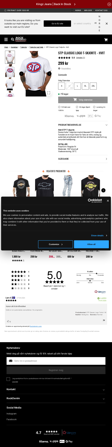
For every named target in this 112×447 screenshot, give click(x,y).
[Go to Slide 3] (10, 83)
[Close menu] (106, 23)
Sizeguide (62, 75)
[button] (35, 74)
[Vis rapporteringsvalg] (104, 320)
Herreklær (14, 47)
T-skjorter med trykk (36, 47)
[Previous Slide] (21, 74)
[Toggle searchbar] (12, 39)
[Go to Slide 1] (10, 57)
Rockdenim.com (36, 326)
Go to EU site (57, 23)
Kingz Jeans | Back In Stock (53, 4)
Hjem (6, 47)
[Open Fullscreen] (48, 93)
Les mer (15, 382)
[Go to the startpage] (20, 39)
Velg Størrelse (64, 80)
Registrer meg (56, 370)
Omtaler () (80, 58)
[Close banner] (108, 201)
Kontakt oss (101, 10)
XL (85, 86)
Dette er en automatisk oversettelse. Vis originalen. (24, 310)
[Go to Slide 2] (10, 70)
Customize (54, 244)
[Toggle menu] (6, 39)
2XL (93, 86)
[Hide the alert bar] (109, 4)
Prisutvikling (66, 68)
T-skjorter (23, 47)
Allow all (91, 244)
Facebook (12, 419)
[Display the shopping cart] (106, 39)
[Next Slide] (49, 74)
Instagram (12, 413)
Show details (97, 235)
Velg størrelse (85, 100)
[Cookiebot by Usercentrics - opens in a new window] (90, 201)
